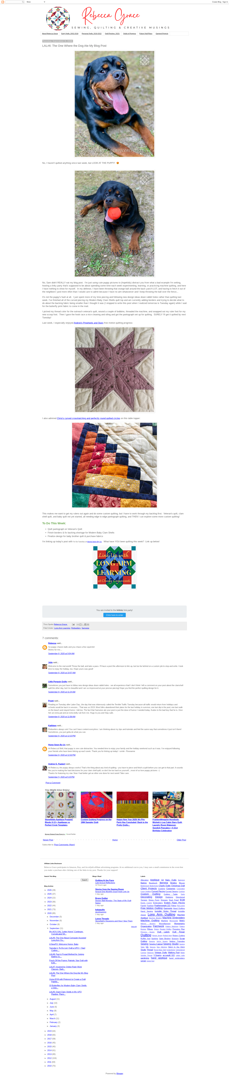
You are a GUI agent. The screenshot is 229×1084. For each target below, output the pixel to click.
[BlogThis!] (80, 624)
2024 (49, 898)
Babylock (181, 880)
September (55, 928)
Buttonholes (154, 886)
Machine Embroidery (173, 917)
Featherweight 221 (162, 905)
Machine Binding (155, 918)
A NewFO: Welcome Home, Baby (63, 944)
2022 (49, 905)
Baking (144, 883)
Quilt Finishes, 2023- (112, 34)
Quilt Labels (163, 932)
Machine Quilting (150, 920)
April (52, 1014)
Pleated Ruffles (165, 929)
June (52, 1007)
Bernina (164, 882)
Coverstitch (181, 889)
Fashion (150, 906)
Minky (182, 920)
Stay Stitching (162, 947)
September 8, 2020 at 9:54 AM (61, 653)
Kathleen (52, 725)
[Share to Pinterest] (88, 624)
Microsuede (173, 921)
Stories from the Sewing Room (109, 889)
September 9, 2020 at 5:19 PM (61, 777)
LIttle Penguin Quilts (57, 681)
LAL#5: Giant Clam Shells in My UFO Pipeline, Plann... (65, 993)
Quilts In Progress (129, 34)
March (53, 1018)
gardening (145, 958)
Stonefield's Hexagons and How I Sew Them (114, 921)
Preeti (51, 701)
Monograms (179, 923)
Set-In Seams (162, 941)
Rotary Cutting (179, 936)
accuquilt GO (169, 955)
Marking (164, 921)
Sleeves (153, 947)
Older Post (181, 840)
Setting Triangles (177, 941)
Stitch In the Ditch (176, 947)
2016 (49, 1043)
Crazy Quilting (146, 891)
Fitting (173, 906)
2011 (49, 1062)
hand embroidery (177, 958)
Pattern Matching (172, 926)
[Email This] (78, 624)
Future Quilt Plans (145, 34)
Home (115, 840)
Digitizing (169, 897)
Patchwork (158, 926)
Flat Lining (181, 906)
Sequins (152, 941)
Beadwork (153, 883)
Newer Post (48, 840)
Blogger (119, 1073)
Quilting (146, 935)
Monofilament (164, 924)
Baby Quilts (171, 880)
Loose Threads (102, 918)
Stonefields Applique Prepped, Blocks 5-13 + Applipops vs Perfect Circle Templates (59, 822)
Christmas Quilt (178, 886)
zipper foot (150, 961)
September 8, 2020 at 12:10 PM (62, 736)
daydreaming (100, 912)
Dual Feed (174, 900)
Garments (168, 908)
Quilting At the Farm (104, 880)
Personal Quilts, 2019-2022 (92, 34)
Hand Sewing (147, 911)
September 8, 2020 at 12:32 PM (62, 755)
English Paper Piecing (174, 903)
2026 (49, 890)
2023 (49, 902)
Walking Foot (174, 952)
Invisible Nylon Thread (165, 911)
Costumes (170, 888)
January (53, 1026)
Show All (133, 926)
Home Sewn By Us (94, 542)
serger (143, 961)
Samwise (85, 628)
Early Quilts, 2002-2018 (69, 34)
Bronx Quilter (101, 898)
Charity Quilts (165, 886)
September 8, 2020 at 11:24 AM (61, 692)
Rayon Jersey (157, 936)
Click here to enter (114, 615)
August (53, 999)
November (54, 920)
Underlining (171, 950)
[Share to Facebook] (85, 624)
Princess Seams (148, 932)
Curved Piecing (158, 891)
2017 (49, 1039)
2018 (49, 1035)
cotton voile (180, 955)
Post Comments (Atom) (64, 845)
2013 (49, 1054)
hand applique (159, 958)
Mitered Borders (148, 924)
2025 (49, 894)
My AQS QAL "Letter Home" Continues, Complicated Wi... (66, 932)
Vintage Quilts (161, 952)
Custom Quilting (150, 894)
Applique (154, 880)
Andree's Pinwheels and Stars (88, 323)
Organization (146, 926)
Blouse (182, 883)
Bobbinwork (145, 886)
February (54, 1022)
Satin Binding (165, 939)
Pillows (150, 929)
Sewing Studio (171, 944)
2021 (49, 909)
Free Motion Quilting (152, 908)
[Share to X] (83, 624)
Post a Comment (53, 783)
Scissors (175, 939)
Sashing (154, 939)
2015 (49, 1046)
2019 (49, 1031)
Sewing (144, 944)
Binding (173, 883)
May (52, 1010)
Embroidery (158, 903)
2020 (49, 913)
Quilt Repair (178, 932)
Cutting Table (171, 894)
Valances (150, 953)
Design (159, 897)
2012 (49, 1058)
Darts (183, 894)
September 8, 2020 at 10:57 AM (62, 673)
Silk (147, 947)
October (53, 924)
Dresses (164, 900)
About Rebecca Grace (50, 34)
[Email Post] (73, 624)
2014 (49, 1050)
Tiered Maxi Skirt (160, 950)
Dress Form (154, 900)
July (52, 1003)
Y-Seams (157, 955)
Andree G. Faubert (56, 764)
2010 (49, 1066)
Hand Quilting (179, 908)
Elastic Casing (146, 903)
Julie (50, 662)
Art (162, 880)
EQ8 (182, 900)
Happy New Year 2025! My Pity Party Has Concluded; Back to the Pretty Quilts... (132, 822)
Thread (150, 950)
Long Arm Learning (62, 628)
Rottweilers (76, 628)
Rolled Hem (167, 936)
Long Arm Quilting (161, 914)
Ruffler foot (145, 939)
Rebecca (52, 643)
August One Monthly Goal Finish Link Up (112, 891)
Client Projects (149, 888)
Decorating (146, 897)
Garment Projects (162, 34)
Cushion (182, 891)
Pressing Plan (179, 929)
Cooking (161, 889)
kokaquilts (100, 909)
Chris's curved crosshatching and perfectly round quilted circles (88, 418)
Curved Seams (171, 891)
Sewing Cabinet (156, 944)
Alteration (145, 880)
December (54, 917)
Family (143, 906)
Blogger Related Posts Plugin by (55, 834)
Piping (156, 929)
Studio (143, 950)
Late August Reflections (105, 883)
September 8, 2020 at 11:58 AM (61, 717)
